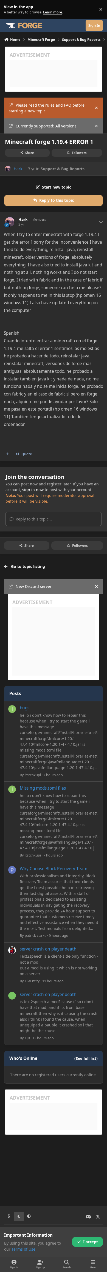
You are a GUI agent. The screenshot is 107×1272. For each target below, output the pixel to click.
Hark (18, 168)
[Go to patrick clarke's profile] (12, 870)
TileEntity (32, 980)
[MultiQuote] (7, 454)
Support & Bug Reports (63, 168)
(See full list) (86, 1058)
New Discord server (34, 586)
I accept (90, 1241)
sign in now (33, 489)
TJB (27, 1037)
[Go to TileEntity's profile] (12, 950)
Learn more (10, 9)
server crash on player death (48, 949)
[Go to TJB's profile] (12, 996)
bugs (24, 708)
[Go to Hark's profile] (8, 169)
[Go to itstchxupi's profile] (12, 709)
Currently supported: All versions (46, 126)
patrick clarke (35, 935)
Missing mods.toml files (43, 788)
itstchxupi (33, 774)
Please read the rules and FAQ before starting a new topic (47, 108)
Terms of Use (23, 1249)
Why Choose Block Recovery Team (53, 869)
